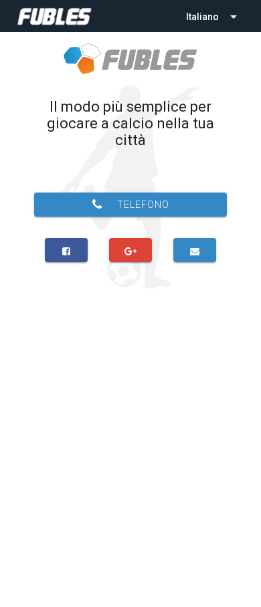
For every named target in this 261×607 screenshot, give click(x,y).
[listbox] (213, 16)
